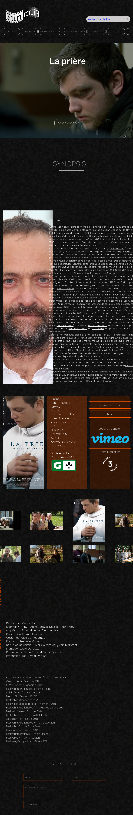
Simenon (93, 297)
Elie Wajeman (65, 377)
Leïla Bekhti (98, 328)
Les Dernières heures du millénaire (103, 236)
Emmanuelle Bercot (89, 353)
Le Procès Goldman (117, 359)
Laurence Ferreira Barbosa (83, 245)
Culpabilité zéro (123, 269)
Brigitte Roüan (119, 239)
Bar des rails (117, 248)
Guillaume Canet (78, 328)
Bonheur (77, 263)
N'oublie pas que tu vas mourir (102, 374)
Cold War (67, 381)
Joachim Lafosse (101, 377)
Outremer (102, 239)
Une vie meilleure (97, 325)
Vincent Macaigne (113, 353)
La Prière (124, 343)
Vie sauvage (94, 334)
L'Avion (59, 307)
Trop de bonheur (106, 266)
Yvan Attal (104, 319)
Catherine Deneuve (66, 353)
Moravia (62, 285)
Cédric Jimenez (94, 381)
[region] (67, 167)
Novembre (109, 381)
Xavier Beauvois (70, 374)
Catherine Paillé (65, 325)
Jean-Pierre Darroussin (63, 303)
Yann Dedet (111, 229)
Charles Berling (83, 285)
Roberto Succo (65, 288)
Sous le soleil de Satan (68, 233)
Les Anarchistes (82, 377)
